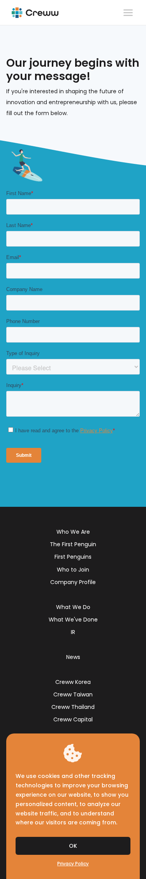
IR (73, 632)
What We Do (73, 607)
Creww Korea (73, 682)
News (73, 657)
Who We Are (73, 532)
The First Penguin (73, 544)
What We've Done (73, 619)
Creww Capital (73, 719)
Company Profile (73, 582)
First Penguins (73, 557)
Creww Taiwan (73, 694)
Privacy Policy (73, 864)
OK (73, 846)
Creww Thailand (73, 707)
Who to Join (73, 570)
